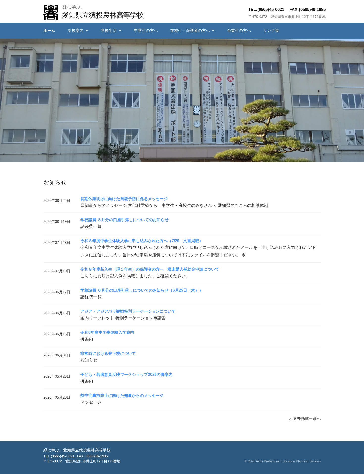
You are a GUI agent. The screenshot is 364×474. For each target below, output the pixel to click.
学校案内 (75, 30)
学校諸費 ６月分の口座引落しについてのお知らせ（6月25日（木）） (141, 290)
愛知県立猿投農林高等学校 (102, 15)
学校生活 (109, 30)
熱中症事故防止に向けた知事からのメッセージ (122, 395)
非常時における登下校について (108, 353)
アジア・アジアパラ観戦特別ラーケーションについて (128, 311)
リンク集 (271, 30)
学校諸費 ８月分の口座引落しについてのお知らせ (124, 220)
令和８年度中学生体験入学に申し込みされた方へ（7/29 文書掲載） (141, 241)
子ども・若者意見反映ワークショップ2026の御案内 (126, 374)
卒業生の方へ (239, 30)
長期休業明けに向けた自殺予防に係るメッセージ (124, 199)
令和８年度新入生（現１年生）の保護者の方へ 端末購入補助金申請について (149, 269)
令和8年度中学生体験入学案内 (107, 332)
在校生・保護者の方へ (190, 30)
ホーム (49, 30)
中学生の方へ (146, 30)
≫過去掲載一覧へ (305, 418)
